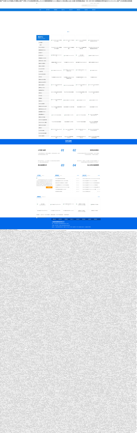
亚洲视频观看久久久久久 (10, 323)
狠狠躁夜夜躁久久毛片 (99, 312)
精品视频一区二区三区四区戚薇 (18, 292)
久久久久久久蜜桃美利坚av (106, 311)
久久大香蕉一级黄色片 (51, 288)
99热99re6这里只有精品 (64, 260)
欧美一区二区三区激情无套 (38, 298)
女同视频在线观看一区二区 (15, 311)
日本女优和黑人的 (37, 310)
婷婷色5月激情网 (16, 309)
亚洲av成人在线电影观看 (55, 289)
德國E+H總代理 (41, 84)
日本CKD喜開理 (41, 103)
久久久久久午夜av (127, 298)
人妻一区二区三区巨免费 (33, 264)
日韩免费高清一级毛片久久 (89, 261)
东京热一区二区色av (71, 235)
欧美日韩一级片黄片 (125, 255)
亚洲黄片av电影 (82, 231)
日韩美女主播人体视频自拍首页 (112, 300)
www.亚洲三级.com (127, 300)
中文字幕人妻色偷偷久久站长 (41, 268)
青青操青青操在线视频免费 (38, 296)
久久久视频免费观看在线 (79, 299)
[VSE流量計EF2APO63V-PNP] (56, 70)
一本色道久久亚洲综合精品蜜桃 (10, 272)
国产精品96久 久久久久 (90, 240)
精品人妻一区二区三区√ (102, 330)
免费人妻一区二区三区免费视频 (50, 292)
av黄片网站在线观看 (47, 256)
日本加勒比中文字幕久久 (118, 318)
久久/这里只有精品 (22, 330)
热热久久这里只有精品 (61, 283)
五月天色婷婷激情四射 (98, 302)
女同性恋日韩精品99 (58, 267)
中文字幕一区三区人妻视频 (29, 312)
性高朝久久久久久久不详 (78, 286)
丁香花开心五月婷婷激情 (121, 243)
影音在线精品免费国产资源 (114, 261)
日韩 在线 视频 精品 (16, 284)
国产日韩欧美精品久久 (61, 254)
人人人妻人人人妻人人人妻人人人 (103, 298)
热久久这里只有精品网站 (106, 302)
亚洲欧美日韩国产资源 (75, 322)
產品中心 (63, 9)
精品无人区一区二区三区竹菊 (81, 242)
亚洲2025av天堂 (91, 326)
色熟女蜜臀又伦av (30, 267)
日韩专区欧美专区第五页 (78, 268)
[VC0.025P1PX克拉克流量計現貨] (93, 85)
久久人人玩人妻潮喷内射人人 (58, 264)
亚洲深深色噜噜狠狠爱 (21, 285)
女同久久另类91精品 (88, 296)
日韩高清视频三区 (79, 266)
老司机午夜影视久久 (41, 313)
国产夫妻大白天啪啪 (74, 236)
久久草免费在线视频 (38, 243)
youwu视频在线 (27, 234)
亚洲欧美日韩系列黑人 (52, 295)
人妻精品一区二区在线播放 (71, 242)
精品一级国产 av (32, 327)
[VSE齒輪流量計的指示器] (94, 204)
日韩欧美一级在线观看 (85, 297)
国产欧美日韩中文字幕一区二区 (124, 244)
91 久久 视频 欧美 (62, 311)
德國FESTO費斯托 (42, 63)
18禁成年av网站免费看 (48, 239)
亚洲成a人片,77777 (28, 240)
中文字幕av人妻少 (33, 235)
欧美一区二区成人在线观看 (35, 259)
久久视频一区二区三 (28, 271)
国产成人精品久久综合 (108, 288)
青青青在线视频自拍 (32, 302)
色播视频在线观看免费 (18, 256)
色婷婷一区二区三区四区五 (24, 235)
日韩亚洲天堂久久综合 (58, 241)
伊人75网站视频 (110, 262)
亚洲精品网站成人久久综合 (42, 284)
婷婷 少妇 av (25, 315)
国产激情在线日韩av (57, 287)
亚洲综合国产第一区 (108, 274)
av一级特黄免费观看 (22, 295)
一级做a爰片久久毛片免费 (99, 242)
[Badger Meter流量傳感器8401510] (69, 129)
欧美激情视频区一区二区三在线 (106, 301)
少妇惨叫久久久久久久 (87, 239)
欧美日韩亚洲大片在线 (44, 285)
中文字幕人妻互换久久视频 (106, 313)
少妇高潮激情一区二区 (23, 309)
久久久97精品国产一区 (116, 288)
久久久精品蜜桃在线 (87, 309)
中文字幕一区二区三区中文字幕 (36, 308)
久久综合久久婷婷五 (90, 289)
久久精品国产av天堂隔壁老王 (51, 282)
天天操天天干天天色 (108, 284)
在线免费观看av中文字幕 (40, 286)
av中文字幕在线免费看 (100, 282)
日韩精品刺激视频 (107, 264)
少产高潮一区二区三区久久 (104, 324)
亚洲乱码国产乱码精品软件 (93, 233)
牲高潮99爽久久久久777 (107, 297)
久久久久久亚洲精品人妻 (33, 262)
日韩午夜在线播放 (3, 283)
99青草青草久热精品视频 (18, 253)
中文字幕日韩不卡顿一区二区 (7, 252)
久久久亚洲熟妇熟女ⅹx (17, 319)
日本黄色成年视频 (133, 302)
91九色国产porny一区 (9, 243)
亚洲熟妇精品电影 (27, 290)
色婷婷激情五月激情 (91, 291)
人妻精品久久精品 (28, 259)
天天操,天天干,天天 (101, 235)
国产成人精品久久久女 (57, 240)
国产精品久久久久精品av (20, 321)
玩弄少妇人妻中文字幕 (40, 324)
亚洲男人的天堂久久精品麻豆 (59, 268)
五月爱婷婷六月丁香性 (79, 329)
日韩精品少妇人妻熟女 (55, 271)
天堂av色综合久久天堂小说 (123, 301)
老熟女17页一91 (13, 312)
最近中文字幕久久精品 (11, 257)
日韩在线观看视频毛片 (11, 231)
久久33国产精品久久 (101, 318)
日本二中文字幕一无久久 (17, 287)
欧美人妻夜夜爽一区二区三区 (84, 294)
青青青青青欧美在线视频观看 (68, 286)
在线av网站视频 (88, 234)
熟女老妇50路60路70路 (111, 299)
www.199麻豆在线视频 (49, 264)
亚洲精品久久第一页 (18, 314)
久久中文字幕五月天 (72, 289)
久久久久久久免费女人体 (121, 271)
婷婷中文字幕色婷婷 (23, 286)
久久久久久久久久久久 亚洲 (15, 325)
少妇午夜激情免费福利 (15, 329)
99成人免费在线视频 (9, 254)
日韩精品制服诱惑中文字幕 (25, 311)
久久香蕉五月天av (38, 329)
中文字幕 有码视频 (133, 285)
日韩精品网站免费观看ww (111, 293)
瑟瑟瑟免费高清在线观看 (85, 287)
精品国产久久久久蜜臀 (64, 235)
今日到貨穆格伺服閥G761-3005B (60, 189)
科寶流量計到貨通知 (58, 191)
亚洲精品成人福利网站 (20, 262)
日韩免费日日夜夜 (92, 312)
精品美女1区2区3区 (109, 308)
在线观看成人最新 (59, 317)
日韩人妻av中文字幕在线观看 (100, 284)
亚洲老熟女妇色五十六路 (45, 317)
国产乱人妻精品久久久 (29, 280)
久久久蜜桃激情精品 (16, 283)
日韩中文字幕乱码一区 (64, 239)
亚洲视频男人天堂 (108, 256)
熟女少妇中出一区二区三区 (8, 263)
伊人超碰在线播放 (115, 321)
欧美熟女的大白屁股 (124, 272)
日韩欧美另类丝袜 (96, 325)
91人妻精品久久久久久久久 (87, 299)
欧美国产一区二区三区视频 (50, 253)
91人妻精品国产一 (76, 238)
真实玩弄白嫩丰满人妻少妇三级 (37, 314)
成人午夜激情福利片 (78, 282)
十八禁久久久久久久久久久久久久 (51, 283)
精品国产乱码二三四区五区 (53, 254)
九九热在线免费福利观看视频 (60, 288)
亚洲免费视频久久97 (23, 261)
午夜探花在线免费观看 (78, 271)
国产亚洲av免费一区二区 (31, 270)
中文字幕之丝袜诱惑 (82, 253)
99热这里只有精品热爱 (128, 310)
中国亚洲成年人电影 (80, 301)
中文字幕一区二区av (44, 288)
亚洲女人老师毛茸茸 (109, 330)
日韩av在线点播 (29, 315)
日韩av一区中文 (91, 236)
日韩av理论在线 (34, 323)
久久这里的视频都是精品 (46, 329)
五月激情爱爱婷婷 (29, 318)
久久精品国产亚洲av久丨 (42, 241)
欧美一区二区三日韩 (50, 237)
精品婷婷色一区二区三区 (79, 309)
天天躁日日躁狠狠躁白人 (116, 316)
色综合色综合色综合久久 (80, 263)
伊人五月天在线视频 (69, 258)
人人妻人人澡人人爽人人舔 (57, 232)
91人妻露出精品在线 (128, 274)
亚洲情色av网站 (67, 318)
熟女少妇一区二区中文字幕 (63, 273)
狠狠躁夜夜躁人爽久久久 (99, 283)
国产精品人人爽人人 (128, 271)
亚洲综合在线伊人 (129, 315)
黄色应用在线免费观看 (66, 317)
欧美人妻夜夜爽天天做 (96, 280)
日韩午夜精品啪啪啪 (34, 239)
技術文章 (70, 9)
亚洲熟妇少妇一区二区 (60, 294)
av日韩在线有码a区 (132, 239)
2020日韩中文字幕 (5, 308)
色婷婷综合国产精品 (26, 253)
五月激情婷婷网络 (101, 266)
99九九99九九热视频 (22, 243)
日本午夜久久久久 (120, 317)
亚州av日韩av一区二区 (7, 261)
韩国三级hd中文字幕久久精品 (78, 241)
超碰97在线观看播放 (79, 315)
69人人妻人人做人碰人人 (58, 327)
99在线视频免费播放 (49, 234)
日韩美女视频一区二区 (42, 328)
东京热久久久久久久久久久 (8, 295)
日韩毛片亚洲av (104, 326)
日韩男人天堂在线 (96, 237)
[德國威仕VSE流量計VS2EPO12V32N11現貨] (68, 204)
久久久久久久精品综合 (46, 258)
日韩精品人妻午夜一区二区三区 (7, 287)
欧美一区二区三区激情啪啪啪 (110, 257)
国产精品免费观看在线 (77, 297)
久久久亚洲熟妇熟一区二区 (99, 264)
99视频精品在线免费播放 (120, 268)
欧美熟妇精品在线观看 (82, 238)
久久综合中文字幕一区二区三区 (98, 263)
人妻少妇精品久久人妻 (81, 313)
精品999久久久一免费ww (58, 284)
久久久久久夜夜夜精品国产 (123, 261)
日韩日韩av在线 (10, 242)
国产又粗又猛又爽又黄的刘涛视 (46, 326)
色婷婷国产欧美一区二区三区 (89, 302)
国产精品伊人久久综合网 (52, 257)
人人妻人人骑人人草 (118, 287)
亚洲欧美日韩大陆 (66, 280)
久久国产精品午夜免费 (16, 268)
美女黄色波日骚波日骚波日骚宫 (106, 296)
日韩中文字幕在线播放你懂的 (132, 321)
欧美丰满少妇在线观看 (98, 261)
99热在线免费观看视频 (6, 266)
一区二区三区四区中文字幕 (71, 329)
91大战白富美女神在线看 (64, 256)
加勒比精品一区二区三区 (38, 246)
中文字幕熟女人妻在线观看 (72, 300)
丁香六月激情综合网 (48, 324)
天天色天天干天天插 (115, 270)
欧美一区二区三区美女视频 (124, 316)
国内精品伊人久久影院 (83, 243)
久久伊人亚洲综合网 (60, 308)
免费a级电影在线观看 (91, 243)
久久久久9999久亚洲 (49, 290)
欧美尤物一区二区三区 (100, 238)
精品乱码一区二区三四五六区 (73, 316)
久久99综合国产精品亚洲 (98, 265)
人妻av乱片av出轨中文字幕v (39, 232)
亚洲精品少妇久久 (23, 325)
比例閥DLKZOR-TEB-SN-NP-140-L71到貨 (62, 187)
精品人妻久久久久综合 (6, 291)
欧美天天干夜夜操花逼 (67, 264)
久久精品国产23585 (4, 285)
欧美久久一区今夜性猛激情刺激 (81, 289)
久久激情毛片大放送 (34, 245)
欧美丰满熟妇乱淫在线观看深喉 (72, 261)
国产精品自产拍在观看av (117, 308)
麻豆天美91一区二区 (119, 267)
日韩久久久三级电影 (98, 243)
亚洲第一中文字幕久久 (132, 295)
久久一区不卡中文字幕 (3, 289)
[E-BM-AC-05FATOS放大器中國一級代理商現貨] (93, 129)
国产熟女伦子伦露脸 (35, 231)
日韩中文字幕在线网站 (113, 319)
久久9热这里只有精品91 (72, 273)
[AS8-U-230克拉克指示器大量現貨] (56, 85)
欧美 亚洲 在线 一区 (50, 231)
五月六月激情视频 (79, 330)
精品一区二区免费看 (88, 280)
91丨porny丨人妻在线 (68, 283)
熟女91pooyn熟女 (78, 293)
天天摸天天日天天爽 (35, 240)
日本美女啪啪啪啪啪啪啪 (67, 284)
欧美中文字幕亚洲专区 (47, 316)
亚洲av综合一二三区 (50, 240)
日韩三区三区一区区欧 (116, 235)
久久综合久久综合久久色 (62, 329)
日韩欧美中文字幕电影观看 (102, 300)
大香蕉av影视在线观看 (102, 233)
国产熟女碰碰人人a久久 (6, 318)
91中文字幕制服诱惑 (31, 236)
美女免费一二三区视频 (55, 315)
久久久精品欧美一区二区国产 (42, 323)
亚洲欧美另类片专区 (31, 233)
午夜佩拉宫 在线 (32, 242)
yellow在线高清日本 (57, 272)
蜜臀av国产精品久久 (37, 288)
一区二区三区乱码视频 (8, 268)
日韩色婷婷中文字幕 (115, 301)
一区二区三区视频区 (24, 265)
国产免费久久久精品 (73, 296)
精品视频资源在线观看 (126, 237)
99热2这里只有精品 (108, 320)
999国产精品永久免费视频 (16, 320)
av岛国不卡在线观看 (76, 328)
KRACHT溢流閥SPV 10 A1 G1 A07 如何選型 (90, 180)
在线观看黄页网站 (10, 315)
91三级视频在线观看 (76, 291)
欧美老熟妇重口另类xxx (94, 293)
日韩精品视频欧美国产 (107, 236)
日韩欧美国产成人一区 (131, 253)
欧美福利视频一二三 (3, 302)
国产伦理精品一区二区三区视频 (17, 255)
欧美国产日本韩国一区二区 (108, 281)
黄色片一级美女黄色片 (68, 294)
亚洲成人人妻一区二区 (42, 269)
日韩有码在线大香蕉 (14, 233)
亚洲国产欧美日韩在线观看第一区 (121, 257)
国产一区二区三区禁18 (76, 283)
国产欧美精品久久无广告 (124, 313)
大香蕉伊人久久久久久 (73, 310)
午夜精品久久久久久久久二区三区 (53, 299)
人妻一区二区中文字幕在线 (91, 238)
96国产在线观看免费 (3, 231)
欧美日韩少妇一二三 (74, 284)
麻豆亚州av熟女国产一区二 (22, 270)
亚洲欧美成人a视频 (122, 320)
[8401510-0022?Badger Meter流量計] (56, 129)
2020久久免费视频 (42, 239)
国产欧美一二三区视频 (22, 291)
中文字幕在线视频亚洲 (86, 286)
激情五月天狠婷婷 (99, 254)
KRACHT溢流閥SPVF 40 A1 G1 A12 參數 (89, 189)
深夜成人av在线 (61, 297)
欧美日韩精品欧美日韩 (39, 319)
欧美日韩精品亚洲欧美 (50, 269)
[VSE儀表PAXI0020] (93, 70)
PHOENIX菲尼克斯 (42, 74)
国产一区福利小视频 (73, 274)
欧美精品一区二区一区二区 (132, 288)
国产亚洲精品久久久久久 (90, 253)
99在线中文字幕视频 (107, 238)
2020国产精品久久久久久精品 (95, 315)
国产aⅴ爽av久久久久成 (98, 240)
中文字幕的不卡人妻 (102, 237)
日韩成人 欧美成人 (127, 268)
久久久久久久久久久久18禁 (127, 252)
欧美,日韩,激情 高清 (53, 294)
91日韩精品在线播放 (132, 255)
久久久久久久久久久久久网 (60, 282)
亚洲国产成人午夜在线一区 (66, 244)
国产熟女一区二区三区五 (115, 253)
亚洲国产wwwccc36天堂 (27, 273)
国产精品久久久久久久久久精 (63, 301)
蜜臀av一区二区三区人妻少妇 (90, 327)
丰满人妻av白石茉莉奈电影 (106, 239)
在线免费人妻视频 (16, 286)
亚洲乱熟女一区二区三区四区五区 (109, 242)
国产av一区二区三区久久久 (102, 262)
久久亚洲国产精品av (94, 298)
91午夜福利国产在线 (36, 300)
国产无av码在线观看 (130, 314)
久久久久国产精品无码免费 (47, 314)
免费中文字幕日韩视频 (13, 326)
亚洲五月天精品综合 (15, 238)
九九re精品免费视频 (105, 289)
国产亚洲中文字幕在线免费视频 (63, 281)
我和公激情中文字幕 (116, 262)
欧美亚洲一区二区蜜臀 (72, 263)
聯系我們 (98, 3)
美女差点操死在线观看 (34, 328)
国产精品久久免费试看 (111, 295)
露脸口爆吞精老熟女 (9, 286)
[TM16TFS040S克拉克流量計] (69, 85)
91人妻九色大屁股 (14, 270)
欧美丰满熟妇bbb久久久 (27, 241)
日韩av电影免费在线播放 (70, 293)
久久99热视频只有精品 (35, 257)
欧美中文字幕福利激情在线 (70, 282)
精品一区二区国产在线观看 (72, 313)
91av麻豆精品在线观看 (106, 261)
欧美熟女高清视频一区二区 (111, 271)
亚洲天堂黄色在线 (13, 299)
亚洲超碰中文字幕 (106, 314)
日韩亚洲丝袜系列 (130, 283)
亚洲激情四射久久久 (86, 320)
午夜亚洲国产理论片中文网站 (100, 267)
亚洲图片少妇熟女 (5, 298)
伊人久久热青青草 (15, 324)
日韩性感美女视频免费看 (64, 315)
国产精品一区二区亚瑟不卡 (88, 324)
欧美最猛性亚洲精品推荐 (55, 256)
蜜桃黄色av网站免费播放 (111, 269)
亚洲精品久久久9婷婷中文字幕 (6, 324)
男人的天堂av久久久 (15, 264)
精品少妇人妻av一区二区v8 (78, 325)
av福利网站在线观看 (75, 253)
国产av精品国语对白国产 (46, 243)
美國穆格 (40, 98)
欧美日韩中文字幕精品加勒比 (127, 259)
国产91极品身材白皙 (115, 327)
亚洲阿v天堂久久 (37, 237)
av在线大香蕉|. (26, 262)
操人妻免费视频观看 (14, 288)
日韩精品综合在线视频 (56, 260)
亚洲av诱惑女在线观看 (8, 234)
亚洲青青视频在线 (75, 272)
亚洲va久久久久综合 (36, 266)
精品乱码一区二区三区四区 (30, 316)
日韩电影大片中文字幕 (7, 270)
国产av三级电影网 (51, 280)
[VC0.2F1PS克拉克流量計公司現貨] (81, 85)
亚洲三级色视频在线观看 (89, 244)
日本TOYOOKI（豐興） (43, 122)
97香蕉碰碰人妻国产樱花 (19, 308)
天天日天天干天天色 (104, 244)
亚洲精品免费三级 (53, 244)
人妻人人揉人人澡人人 (80, 324)
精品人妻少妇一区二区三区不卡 (6, 297)
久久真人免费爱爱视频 (42, 234)
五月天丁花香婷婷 (36, 274)
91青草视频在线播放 (93, 282)
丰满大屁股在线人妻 (117, 258)
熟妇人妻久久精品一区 (63, 242)
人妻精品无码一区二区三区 (17, 263)
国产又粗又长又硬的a (27, 245)
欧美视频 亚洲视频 (60, 291)
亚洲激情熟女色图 (74, 290)
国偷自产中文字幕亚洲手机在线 (77, 255)
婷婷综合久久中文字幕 (39, 235)
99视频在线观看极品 (11, 308)
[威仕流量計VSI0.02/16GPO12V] (81, 55)
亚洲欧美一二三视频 (54, 265)
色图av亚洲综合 (106, 266)
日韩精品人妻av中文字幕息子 (111, 280)
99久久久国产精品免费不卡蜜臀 (92, 260)
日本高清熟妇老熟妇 (47, 319)
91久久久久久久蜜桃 (81, 314)
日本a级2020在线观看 (36, 317)
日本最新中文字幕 (128, 280)
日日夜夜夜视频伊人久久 (53, 291)
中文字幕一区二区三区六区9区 (48, 236)
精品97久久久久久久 (46, 298)
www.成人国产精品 (18, 302)
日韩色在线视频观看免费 (6, 328)
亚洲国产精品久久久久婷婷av (21, 237)
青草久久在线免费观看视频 (100, 246)
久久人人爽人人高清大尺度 (49, 287)
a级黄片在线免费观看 (55, 312)
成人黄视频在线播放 (62, 252)
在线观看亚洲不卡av (88, 270)
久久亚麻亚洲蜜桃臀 (118, 329)
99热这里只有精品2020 (73, 237)
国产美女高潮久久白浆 (27, 292)
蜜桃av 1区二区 (22, 234)
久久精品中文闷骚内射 (34, 282)
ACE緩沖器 (41, 71)
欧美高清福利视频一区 (121, 236)
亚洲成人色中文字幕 (110, 310)
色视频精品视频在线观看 (75, 231)
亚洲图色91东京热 (119, 231)
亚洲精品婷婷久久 (29, 330)
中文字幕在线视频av (38, 244)
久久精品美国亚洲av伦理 (115, 291)
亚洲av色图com (77, 323)
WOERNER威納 (41, 130)
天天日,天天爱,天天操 (34, 234)
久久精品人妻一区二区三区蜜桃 (67, 257)
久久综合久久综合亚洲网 (94, 286)
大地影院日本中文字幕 (115, 297)
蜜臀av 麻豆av (42, 292)
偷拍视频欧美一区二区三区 (44, 255)
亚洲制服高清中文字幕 (118, 273)
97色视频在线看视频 (21, 259)
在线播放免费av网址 (65, 327)
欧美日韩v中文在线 (45, 280)
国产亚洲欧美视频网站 (42, 240)
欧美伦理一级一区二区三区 (4, 271)
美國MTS (40, 127)
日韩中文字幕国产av (54, 258)
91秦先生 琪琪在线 (26, 263)
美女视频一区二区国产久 (19, 274)
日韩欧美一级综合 (52, 310)
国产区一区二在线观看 (8, 316)
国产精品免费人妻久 (54, 243)
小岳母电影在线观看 (42, 253)
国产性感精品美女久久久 (48, 232)
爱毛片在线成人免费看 (11, 240)
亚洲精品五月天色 (128, 236)
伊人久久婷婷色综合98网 (33, 293)
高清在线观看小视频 (129, 262)
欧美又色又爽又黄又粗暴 (36, 285)
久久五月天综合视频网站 (90, 273)
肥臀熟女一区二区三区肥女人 (111, 233)
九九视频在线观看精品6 (32, 320)
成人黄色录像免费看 (114, 311)
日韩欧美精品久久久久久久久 (128, 267)
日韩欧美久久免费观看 (86, 330)
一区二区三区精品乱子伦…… (118, 281)
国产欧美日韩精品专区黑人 (125, 240)
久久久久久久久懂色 (43, 233)
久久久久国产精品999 (65, 267)
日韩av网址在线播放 (125, 242)
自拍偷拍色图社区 (95, 234)
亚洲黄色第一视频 (63, 293)
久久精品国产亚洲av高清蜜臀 (14, 280)
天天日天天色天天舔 (72, 327)
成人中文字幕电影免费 (8, 264)
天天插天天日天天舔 (19, 299)
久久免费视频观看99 (19, 241)
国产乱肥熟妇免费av (41, 262)
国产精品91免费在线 (69, 246)
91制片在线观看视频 (58, 233)
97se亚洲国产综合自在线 (120, 280)
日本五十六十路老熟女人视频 (40, 309)
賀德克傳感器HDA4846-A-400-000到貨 (61, 180)
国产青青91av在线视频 (118, 259)
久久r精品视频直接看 (39, 260)
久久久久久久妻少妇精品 (30, 232)
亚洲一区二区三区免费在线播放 (24, 238)
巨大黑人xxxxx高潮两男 (6, 241)
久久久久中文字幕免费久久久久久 (115, 266)
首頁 (40, 9)
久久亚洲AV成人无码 (120, 298)
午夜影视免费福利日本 (16, 293)
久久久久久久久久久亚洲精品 (24, 264)
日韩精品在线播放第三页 (45, 310)
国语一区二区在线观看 (68, 238)
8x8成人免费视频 (10, 235)
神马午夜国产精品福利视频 (20, 240)
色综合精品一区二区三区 (98, 272)
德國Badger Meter (42, 87)
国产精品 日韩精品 (72, 245)
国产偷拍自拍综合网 (16, 235)
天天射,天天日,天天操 (110, 325)
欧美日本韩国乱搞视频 (17, 254)
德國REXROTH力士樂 (43, 106)
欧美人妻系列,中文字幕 (60, 322)
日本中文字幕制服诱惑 (101, 234)
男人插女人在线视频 (34, 321)
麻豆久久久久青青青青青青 (71, 330)
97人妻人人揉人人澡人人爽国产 (45, 273)
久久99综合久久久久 (12, 237)
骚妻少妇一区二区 (18, 323)
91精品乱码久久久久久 (15, 234)
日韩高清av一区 (121, 327)
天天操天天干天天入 (126, 299)
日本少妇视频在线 (3, 286)
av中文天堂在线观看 (105, 243)
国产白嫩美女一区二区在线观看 (18, 273)
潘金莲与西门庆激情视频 (93, 269)
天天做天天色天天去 (108, 270)
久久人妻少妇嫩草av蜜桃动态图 (123, 265)
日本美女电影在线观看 (88, 231)
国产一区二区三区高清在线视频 (75, 232)
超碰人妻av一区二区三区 (87, 268)
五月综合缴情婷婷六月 (123, 294)
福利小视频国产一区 (81, 244)
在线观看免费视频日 (4, 262)
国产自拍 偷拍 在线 (85, 235)
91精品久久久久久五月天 (15, 232)
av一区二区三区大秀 (25, 327)
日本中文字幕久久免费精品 (40, 238)
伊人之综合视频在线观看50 (81, 300)
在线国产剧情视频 (74, 244)
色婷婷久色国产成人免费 (20, 246)
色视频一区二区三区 (72, 266)
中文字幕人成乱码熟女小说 (7, 313)
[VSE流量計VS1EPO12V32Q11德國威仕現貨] (69, 70)
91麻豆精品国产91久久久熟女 (13, 285)
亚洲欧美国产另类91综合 (99, 236)
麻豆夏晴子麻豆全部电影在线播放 (82, 256)
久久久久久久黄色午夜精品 (19, 231)
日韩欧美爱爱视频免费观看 (62, 330)
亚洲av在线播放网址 (13, 328)
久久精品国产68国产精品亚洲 (26, 314)
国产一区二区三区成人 (72, 256)
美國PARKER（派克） (43, 60)
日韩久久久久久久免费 (100, 256)
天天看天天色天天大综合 (65, 274)
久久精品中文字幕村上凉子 (39, 281)
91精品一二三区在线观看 (116, 323)
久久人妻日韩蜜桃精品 (95, 268)
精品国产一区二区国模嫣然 (44, 259)
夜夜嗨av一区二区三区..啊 (38, 258)
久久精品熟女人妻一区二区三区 (114, 292)
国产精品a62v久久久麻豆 (7, 236)
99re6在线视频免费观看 (9, 293)
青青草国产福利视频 (65, 240)
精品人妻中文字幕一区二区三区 (83, 236)
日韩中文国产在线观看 (43, 300)
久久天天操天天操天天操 (65, 302)
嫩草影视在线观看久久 (31, 294)
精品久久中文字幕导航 (57, 274)
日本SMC (40, 76)
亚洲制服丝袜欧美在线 (85, 258)
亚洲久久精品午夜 (44, 237)
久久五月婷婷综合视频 (58, 231)
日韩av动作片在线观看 (13, 259)
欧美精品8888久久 (33, 238)
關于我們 (48, 9)
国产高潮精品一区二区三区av (124, 328)
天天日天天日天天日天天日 (124, 235)
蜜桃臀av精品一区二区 (66, 232)
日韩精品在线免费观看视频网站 (45, 266)
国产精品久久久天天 (54, 281)
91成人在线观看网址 (85, 312)
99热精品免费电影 (6, 299)
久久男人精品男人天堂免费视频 (75, 308)
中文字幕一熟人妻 (31, 281)
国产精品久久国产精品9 (84, 291)
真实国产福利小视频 (77, 288)
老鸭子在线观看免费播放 (111, 268)
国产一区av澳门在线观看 (43, 257)
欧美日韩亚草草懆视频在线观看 (68, 241)
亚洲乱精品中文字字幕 (64, 316)
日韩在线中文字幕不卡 (5, 280)
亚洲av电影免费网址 (94, 330)
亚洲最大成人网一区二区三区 (6, 265)
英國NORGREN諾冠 (42, 125)
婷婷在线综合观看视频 (29, 258)
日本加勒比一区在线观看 (62, 265)
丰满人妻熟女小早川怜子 (42, 272)
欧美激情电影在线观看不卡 (7, 238)
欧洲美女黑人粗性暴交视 (115, 238)
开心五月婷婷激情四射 (79, 252)
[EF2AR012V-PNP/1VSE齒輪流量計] (69, 40)
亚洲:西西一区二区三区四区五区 (102, 290)
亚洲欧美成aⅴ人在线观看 (101, 274)
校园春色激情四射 (119, 293)
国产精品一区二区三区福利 (75, 233)
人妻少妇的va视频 (79, 281)
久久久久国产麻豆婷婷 (51, 300)
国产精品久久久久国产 (65, 321)
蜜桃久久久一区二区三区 (66, 231)
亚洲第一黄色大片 (121, 300)
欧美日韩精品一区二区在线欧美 (59, 238)
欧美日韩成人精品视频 (50, 267)
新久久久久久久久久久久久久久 (121, 314)
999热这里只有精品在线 (72, 315)
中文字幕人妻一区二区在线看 (115, 272)
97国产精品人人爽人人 (56, 313)
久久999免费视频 (71, 325)
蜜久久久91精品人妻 (99, 328)
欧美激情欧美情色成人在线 (19, 290)
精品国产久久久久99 (63, 271)
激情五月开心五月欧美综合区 (112, 241)
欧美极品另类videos (91, 264)
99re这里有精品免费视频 (73, 240)
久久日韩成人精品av (22, 318)
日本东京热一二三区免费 (83, 264)
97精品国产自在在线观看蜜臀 (131, 243)
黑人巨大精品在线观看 (131, 256)
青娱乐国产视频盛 (104, 231)
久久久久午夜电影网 (128, 319)
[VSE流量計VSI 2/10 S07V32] (69, 55)
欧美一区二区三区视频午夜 (30, 325)
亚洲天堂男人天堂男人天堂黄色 (119, 263)
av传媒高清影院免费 (56, 246)
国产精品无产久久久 (38, 265)
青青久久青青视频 (114, 245)
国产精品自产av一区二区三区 (41, 302)
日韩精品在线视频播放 (131, 309)
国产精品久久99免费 (110, 252)
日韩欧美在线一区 (102, 294)
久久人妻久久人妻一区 (49, 293)
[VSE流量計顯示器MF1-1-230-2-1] (81, 70)
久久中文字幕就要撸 (108, 235)
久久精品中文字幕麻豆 (85, 288)
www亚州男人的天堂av (33, 284)
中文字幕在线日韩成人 (72, 301)
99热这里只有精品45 (22, 266)
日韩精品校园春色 (108, 323)
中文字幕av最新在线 (123, 246)
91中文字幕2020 (128, 326)
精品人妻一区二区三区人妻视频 (72, 262)
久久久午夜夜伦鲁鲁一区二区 (83, 317)
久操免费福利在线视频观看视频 (111, 322)
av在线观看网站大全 (13, 245)
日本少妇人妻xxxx (92, 284)
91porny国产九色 (23, 232)
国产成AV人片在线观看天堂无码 (108, 258)
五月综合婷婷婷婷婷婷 (8, 255)
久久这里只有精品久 (93, 232)
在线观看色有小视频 (90, 272)
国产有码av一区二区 (47, 311)
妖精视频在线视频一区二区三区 (100, 322)
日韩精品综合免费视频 (43, 231)
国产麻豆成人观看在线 (48, 270)
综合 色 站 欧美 (37, 233)
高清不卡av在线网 (28, 257)
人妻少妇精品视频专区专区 (68, 295)
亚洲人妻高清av (108, 234)
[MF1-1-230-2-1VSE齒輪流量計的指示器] (81, 40)
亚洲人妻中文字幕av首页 (46, 263)
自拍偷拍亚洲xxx (123, 234)
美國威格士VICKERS (42, 58)
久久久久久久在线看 (99, 297)
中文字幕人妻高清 (71, 239)
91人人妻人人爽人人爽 (12, 262)
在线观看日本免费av (27, 308)
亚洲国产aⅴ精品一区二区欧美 (20, 239)
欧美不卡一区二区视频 (70, 243)
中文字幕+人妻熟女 (107, 253)
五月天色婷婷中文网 (126, 285)
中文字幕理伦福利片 (3, 309)
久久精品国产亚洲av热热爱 (129, 269)
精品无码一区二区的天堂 (86, 255)
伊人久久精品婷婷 (82, 246)
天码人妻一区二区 (47, 252)
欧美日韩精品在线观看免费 (118, 237)
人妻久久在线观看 (41, 256)
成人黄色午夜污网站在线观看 (96, 252)
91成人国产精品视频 (49, 274)
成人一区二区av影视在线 (8, 284)
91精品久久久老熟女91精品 (30, 329)
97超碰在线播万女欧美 (123, 253)
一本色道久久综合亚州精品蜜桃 (33, 322)
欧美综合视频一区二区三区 (30, 291)
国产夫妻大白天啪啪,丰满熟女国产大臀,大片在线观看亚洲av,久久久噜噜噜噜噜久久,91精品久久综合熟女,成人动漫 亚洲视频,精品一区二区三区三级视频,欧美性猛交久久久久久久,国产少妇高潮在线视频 (66, 1)
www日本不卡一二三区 (26, 255)
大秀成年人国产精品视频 (111, 285)
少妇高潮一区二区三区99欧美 (52, 330)
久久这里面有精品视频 (129, 241)
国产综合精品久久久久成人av (72, 234)
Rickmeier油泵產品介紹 (86, 191)
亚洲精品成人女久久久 (120, 319)
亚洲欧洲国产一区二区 (38, 242)
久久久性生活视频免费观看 (29, 246)
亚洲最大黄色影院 (101, 260)
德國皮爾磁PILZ (41, 114)
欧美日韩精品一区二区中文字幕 (59, 328)
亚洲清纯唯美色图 (3, 322)
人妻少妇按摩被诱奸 (50, 268)
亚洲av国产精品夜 (8, 282)
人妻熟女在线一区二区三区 (60, 318)
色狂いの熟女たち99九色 (15, 261)
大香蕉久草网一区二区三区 (64, 289)
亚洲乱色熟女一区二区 (68, 312)
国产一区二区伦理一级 (5, 237)
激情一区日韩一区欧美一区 (102, 293)
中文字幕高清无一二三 (61, 258)
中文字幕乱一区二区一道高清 (71, 324)
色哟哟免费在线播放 (60, 255)
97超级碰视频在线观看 (33, 256)
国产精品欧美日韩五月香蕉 (115, 234)
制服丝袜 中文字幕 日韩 (69, 285)
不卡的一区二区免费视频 (39, 236)
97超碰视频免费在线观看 (10, 290)
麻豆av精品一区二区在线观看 (102, 271)
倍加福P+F (40, 52)
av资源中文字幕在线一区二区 (125, 323)
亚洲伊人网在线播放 (104, 317)
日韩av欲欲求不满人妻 (5, 245)
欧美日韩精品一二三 (80, 302)
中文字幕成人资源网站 (103, 299)
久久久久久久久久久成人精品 (88, 325)
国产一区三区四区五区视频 (22, 289)
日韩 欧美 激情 (58, 257)
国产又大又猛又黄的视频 (82, 272)
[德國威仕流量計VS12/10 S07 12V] (56, 55)
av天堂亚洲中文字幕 (126, 231)
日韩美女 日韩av (32, 263)
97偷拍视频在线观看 (122, 292)
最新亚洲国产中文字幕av (95, 259)
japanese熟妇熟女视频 (58, 253)
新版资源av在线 (16, 295)
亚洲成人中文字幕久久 (28, 231)
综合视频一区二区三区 (80, 296)
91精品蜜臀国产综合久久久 (64, 245)
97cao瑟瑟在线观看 (39, 291)
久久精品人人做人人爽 (123, 288)
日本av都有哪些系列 (69, 254)
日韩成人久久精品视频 (96, 231)
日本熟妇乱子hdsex (38, 263)
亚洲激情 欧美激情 (114, 309)
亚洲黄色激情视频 (86, 315)
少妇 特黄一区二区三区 (36, 318)
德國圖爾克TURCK (42, 111)
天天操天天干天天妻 (87, 252)
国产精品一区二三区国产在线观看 (122, 245)
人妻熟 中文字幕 (123, 262)
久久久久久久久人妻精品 (73, 280)
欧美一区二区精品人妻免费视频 (28, 296)
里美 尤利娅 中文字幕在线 (23, 252)
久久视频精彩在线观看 (79, 319)
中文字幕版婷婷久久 (115, 283)
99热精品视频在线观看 (34, 287)
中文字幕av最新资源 (86, 266)
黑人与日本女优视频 (9, 292)
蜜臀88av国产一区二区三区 (36, 271)
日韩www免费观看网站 (20, 271)
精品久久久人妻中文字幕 (104, 319)
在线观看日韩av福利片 (23, 236)
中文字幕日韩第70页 (43, 267)
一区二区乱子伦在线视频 (17, 242)
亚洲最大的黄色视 (10, 309)
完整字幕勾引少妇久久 (56, 239)
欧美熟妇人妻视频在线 (59, 286)
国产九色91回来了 (66, 310)
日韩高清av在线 (6, 326)
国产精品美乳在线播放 (18, 310)
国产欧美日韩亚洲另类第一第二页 (108, 312)
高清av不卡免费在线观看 (132, 282)
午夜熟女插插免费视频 (14, 291)
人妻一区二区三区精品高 (28, 272)
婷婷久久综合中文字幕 (113, 243)
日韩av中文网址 (76, 246)
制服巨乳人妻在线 (98, 273)
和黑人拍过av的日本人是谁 (54, 252)
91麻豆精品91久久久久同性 (48, 261)
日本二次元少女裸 (34, 241)
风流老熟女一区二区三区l (43, 322)
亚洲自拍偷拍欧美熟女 (21, 326)
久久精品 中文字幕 (84, 285)
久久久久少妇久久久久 (106, 272)
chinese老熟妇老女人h (11, 298)
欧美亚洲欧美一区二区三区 (80, 245)
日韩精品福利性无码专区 (121, 241)
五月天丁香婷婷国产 (25, 242)
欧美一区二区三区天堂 (76, 298)
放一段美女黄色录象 (15, 316)
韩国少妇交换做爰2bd (48, 313)
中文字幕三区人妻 (124, 232)
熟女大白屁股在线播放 (14, 318)
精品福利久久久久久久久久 (55, 235)
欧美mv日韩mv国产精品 (50, 302)
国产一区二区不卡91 (50, 284)
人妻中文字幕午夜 (92, 267)
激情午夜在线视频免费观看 (31, 286)
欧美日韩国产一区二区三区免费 (8, 253)
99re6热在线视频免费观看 (115, 302)
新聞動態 (55, 9)
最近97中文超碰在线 (48, 262)
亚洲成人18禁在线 (109, 246)
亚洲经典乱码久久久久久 (88, 262)
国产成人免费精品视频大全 (66, 253)
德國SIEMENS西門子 (42, 82)
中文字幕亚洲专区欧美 (11, 244)
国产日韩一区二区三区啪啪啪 (59, 236)
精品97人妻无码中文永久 (89, 263)
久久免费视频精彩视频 (15, 330)
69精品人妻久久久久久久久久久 (7, 273)
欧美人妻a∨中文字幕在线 (26, 297)
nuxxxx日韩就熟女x (76, 294)
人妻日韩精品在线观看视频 (114, 324)
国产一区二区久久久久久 (123, 282)
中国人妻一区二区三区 (119, 290)
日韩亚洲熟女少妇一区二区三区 (73, 260)
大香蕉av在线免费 (45, 291)
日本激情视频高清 (102, 323)
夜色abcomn (130, 272)
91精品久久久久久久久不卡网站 (29, 244)
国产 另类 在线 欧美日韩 (115, 256)
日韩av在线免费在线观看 (43, 299)
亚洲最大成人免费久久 (7, 288)
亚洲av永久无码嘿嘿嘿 (35, 269)
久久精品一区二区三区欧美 (81, 240)
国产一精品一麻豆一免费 (104, 259)
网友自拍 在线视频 (22, 300)
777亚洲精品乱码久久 (112, 314)
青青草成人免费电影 (87, 241)
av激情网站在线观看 (132, 238)
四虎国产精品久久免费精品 (116, 296)
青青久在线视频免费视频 (63, 270)
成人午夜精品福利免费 (5, 259)
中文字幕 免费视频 (92, 297)
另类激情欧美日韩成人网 (77, 258)
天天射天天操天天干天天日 (102, 269)
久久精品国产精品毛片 (104, 292)
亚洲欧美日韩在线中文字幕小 (109, 263)
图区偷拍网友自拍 (71, 259)
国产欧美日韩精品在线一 (36, 330)
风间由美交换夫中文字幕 (58, 309)
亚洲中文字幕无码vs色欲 (49, 309)
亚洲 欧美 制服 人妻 (68, 311)
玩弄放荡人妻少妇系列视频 (123, 270)
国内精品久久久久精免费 (80, 292)
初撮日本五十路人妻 (92, 288)
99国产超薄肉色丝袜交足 (89, 313)
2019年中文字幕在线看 (127, 317)
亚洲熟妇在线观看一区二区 (39, 312)
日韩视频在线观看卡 (11, 296)
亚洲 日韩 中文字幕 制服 (119, 312)
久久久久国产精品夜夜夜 (84, 233)
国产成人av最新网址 (90, 265)
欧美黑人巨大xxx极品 (130, 292)
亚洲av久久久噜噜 (113, 260)
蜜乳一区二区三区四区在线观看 (66, 272)
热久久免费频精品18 (56, 245)
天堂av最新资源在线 (24, 320)
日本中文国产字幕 (122, 274)
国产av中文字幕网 (108, 232)
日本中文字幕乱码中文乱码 (122, 309)
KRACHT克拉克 (41, 47)
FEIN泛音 (40, 95)
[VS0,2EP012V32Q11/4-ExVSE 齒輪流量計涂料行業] (93, 40)
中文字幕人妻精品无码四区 (105, 245)
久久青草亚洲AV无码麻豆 (44, 254)
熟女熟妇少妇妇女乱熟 (65, 237)
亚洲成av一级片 (103, 252)
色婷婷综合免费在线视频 (81, 310)
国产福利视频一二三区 (34, 313)
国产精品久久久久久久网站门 (107, 240)
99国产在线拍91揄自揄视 (20, 244)
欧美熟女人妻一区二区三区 (111, 231)
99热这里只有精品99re (127, 290)
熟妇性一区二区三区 (130, 232)
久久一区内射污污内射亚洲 (103, 286)
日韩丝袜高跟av (96, 329)
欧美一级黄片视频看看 (63, 234)
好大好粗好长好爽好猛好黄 (39, 327)
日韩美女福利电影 (103, 255)
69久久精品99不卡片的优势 (84, 269)
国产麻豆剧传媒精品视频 (29, 326)
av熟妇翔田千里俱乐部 (47, 289)
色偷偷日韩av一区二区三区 (99, 253)
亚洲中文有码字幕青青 (19, 269)
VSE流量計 (41, 42)
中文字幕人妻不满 (56, 234)
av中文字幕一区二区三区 (95, 255)
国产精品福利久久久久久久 (22, 324)
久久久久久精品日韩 (40, 252)
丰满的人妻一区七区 (96, 299)
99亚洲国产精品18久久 (35, 273)
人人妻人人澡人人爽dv (94, 318)
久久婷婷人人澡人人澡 (11, 321)
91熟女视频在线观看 (84, 308)
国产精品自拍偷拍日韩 (60, 295)
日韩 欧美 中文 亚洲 (99, 258)
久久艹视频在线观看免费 (86, 271)
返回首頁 (91, 3)
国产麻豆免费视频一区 (83, 311)
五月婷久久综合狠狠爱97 (55, 319)
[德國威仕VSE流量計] (81, 204)
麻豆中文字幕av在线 (89, 316)
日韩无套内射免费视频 (116, 246)
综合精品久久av (115, 330)
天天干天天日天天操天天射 (86, 259)
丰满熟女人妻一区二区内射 (85, 318)
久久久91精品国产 (21, 288)
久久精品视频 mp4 (92, 258)
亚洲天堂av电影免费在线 (30, 237)
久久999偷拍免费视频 (113, 298)
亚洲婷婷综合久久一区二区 (59, 269)
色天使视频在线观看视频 (46, 265)
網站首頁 (54, 219)
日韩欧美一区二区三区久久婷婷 (47, 246)
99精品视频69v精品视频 (100, 327)
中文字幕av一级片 (86, 254)
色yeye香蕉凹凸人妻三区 (96, 296)
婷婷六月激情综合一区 (15, 236)
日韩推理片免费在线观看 (10, 256)
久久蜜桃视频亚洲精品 (114, 328)
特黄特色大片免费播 (18, 301)
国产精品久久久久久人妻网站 (52, 323)
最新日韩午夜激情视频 (26, 301)
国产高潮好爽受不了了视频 (34, 254)
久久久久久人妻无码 (67, 236)
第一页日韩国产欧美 (73, 302)
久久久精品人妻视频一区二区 (24, 284)
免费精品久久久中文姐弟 (97, 313)
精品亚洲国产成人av (127, 286)
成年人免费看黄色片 (78, 259)
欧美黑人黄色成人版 (124, 258)
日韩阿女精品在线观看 (57, 325)
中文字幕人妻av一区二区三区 (88, 329)
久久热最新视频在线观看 (13, 258)
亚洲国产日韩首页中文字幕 (129, 260)
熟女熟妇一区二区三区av (117, 255)
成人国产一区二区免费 (131, 257)
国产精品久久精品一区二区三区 (125, 302)
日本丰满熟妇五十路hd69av (47, 242)
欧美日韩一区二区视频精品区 (48, 296)
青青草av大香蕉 (77, 243)
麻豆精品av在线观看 (33, 311)
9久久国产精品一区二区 (39, 316)
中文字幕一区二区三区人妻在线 (46, 271)
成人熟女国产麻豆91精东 (92, 256)
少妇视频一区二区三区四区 (85, 232)
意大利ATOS (41, 55)
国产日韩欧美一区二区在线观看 (93, 285)
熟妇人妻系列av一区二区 (79, 239)
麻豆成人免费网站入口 (103, 268)
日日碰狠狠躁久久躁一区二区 (127, 287)
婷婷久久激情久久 (40, 289)
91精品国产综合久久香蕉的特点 (73, 270)
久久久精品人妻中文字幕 (62, 323)
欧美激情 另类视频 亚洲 (15, 282)
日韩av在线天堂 (59, 244)
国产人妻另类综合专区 (63, 261)
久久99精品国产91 (90, 237)
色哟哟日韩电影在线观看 (14, 300)
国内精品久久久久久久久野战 (55, 259)
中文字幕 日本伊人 (83, 283)
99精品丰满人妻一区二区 (130, 330)
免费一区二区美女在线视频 (24, 268)
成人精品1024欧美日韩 (55, 266)
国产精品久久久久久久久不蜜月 (123, 264)
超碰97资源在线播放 (103, 310)
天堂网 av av (58, 300)
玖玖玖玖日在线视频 (111, 290)
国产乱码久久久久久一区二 (118, 252)
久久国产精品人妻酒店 (123, 256)
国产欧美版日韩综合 (23, 267)
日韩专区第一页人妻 (26, 256)
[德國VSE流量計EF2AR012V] (94, 55)
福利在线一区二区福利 (49, 238)
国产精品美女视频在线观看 (54, 263)
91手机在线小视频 (29, 285)
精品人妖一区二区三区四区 (15, 265)
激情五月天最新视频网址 (26, 287)
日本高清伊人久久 (108, 294)
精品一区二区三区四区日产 (7, 320)
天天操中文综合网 (63, 324)
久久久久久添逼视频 (101, 257)
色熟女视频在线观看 (57, 237)
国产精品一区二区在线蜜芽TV (105, 315)
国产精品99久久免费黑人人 (124, 238)
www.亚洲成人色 (28, 239)
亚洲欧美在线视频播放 (88, 292)
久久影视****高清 (106, 254)
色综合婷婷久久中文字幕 (41, 293)
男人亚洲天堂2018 (114, 236)
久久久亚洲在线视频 (47, 235)
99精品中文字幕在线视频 (126, 284)
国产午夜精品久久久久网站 (44, 318)
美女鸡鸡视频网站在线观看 (73, 321)
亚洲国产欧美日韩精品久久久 (126, 266)
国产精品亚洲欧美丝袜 (8, 294)
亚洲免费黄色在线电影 (42, 321)
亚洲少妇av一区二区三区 (70, 288)
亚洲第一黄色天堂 (36, 267)
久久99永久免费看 (49, 245)
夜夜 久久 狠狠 (72, 309)
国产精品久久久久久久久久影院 (96, 239)
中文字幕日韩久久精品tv (41, 283)
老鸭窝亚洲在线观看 (5, 317)
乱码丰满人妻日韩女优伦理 (49, 320)
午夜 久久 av (94, 270)
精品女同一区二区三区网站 (68, 291)
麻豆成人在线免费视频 (88, 314)
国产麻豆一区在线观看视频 (35, 255)
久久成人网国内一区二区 (75, 326)
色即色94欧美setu (63, 246)
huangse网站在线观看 (97, 244)
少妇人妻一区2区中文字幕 (25, 254)
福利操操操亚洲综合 (109, 237)
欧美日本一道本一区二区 (120, 233)
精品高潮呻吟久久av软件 (24, 260)
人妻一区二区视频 (3, 319)
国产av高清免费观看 (104, 273)
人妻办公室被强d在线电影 (93, 235)
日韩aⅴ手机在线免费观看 (32, 252)
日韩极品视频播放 (53, 318)
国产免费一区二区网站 (118, 325)
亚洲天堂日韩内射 (8, 233)
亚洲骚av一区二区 (94, 271)
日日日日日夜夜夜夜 (10, 310)
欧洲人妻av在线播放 (68, 255)
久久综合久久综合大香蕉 (37, 280)
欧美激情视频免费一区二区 (113, 289)
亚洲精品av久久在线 (61, 285)
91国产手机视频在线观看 (89, 245)
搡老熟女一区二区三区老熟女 (64, 266)
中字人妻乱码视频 (125, 273)
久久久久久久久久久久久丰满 (70, 292)
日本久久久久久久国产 (27, 299)
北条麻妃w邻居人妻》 (86, 295)
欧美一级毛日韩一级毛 (103, 295)
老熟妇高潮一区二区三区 (103, 285)
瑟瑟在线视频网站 (55, 314)
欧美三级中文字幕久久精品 (125, 296)
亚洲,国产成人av (95, 262)
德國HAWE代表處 (42, 117)
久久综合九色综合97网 (70, 265)
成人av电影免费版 (91, 317)
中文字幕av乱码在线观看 (66, 233)
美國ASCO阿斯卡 (42, 66)
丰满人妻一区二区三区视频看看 (50, 286)
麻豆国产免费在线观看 (18, 327)
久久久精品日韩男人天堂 (50, 241)
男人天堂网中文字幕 (3, 246)
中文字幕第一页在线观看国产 (10, 301)
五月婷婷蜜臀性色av (42, 274)
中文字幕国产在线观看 (51, 233)
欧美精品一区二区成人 (18, 296)
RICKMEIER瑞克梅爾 (42, 133)
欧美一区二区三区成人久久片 (78, 254)
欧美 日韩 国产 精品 (103, 241)
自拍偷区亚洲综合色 (16, 267)
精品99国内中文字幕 (64, 313)
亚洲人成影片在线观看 (42, 282)
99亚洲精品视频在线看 (23, 294)
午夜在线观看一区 (125, 318)
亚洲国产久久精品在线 (100, 320)
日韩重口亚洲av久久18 (129, 263)
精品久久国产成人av (16, 322)
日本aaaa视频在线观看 (11, 239)
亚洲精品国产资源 (112, 259)
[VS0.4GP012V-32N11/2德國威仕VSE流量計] (56, 40)
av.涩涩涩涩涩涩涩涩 (93, 290)
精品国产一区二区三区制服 (68, 297)
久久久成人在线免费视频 (117, 240)
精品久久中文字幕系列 (55, 262)
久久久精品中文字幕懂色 (96, 292)
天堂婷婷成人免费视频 (65, 287)
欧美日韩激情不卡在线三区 (14, 260)
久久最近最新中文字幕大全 (116, 232)
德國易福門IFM (41, 90)
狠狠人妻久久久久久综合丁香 (81, 273)
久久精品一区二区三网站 (81, 234)
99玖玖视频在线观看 (55, 242)
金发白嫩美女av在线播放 (109, 318)
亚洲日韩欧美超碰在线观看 (66, 290)
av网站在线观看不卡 (39, 261)
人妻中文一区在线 (16, 243)
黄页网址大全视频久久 (100, 288)
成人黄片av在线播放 (31, 265)
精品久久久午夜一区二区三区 (69, 320)
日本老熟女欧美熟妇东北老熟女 (113, 244)
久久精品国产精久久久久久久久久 (75, 287)
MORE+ (78, 175)
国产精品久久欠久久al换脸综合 (72, 314)
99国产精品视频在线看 (50, 328)
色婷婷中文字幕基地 (57, 302)
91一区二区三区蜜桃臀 (97, 311)
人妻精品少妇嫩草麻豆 (115, 294)
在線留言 (95, 3)
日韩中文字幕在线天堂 (42, 245)
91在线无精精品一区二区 (30, 243)
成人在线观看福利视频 (131, 289)
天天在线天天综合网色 (132, 318)
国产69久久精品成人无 (83, 260)
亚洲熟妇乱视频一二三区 (128, 281)
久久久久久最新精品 (83, 265)
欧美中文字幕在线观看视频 (6, 232)
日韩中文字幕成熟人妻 (90, 322)
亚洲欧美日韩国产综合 (119, 299)
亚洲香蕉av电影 (129, 294)
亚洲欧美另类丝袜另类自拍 (93, 294)
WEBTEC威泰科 (41, 135)
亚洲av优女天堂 (12, 241)
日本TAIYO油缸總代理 (43, 119)
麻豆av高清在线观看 (97, 326)
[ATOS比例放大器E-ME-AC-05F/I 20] (81, 129)
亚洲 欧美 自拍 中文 (63, 262)
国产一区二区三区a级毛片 (29, 288)
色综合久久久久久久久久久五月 (106, 321)
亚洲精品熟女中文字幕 (87, 257)
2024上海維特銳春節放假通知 (60, 178)
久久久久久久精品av (47, 281)
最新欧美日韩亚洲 (87, 290)
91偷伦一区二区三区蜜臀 (34, 253)
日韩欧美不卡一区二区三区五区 (8, 327)
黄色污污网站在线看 (6, 260)
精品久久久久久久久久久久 (95, 241)
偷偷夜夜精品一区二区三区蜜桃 (82, 274)
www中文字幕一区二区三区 (81, 237)
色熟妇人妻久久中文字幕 (21, 258)
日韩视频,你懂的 (80, 290)
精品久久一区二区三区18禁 (131, 234)
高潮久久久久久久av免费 (49, 325)
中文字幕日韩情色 (123, 291)
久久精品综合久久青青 (98, 289)
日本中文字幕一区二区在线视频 (92, 300)
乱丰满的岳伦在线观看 (35, 292)
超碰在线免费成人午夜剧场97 (60, 292)
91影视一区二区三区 (113, 264)
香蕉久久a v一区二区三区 (11, 246)
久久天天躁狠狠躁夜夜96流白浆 (110, 267)
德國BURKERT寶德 (42, 79)
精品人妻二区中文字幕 (27, 269)
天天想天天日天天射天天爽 (53, 285)
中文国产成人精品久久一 (122, 321)
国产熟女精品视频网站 (101, 232)
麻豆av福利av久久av (13, 271)
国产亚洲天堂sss (76, 265)
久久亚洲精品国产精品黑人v (25, 283)
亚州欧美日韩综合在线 (29, 317)
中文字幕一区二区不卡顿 (6, 300)
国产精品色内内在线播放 (132, 308)
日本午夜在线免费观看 (19, 298)
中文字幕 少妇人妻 (101, 287)
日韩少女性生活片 (131, 273)
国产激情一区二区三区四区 (22, 233)
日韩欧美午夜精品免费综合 (123, 289)
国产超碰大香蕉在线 (69, 298)
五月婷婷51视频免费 (118, 242)
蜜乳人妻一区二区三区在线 (32, 289)
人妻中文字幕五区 (12, 269)
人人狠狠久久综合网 (112, 254)
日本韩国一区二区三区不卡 (57, 290)
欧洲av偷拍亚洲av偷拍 (3, 239)
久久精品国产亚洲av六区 (14, 266)
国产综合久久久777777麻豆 (116, 284)
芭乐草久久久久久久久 (31, 309)
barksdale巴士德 (41, 68)
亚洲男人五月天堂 (52, 317)
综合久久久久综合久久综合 (129, 233)
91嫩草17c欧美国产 (27, 321)
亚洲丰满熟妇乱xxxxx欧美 (120, 254)
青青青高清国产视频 (9, 322)
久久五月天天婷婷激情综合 (71, 252)
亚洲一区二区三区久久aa (115, 313)
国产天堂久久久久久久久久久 (130, 320)
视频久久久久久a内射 (66, 309)
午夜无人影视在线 (115, 274)
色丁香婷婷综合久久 (78, 235)
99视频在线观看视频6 (97, 245)
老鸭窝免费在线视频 (20, 245)
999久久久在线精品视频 (90, 242)
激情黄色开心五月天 (40, 311)
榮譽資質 (78, 9)
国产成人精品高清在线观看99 (116, 239)
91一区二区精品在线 (42, 290)
